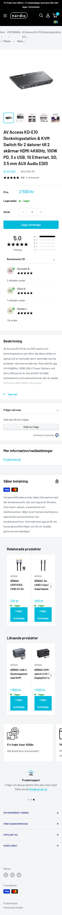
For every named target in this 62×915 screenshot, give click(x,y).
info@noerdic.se (38, 789)
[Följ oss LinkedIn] (19, 875)
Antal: (7, 211)
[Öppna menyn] (5, 15)
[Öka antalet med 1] (41, 212)
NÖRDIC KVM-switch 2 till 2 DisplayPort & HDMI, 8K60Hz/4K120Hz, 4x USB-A (43, 674)
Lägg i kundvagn (31, 224)
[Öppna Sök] (41, 15)
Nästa (20, 41)
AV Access (9, 171)
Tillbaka (7, 41)
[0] (55, 15)
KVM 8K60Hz (13, 32)
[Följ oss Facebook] (5, 875)
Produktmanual (12, 459)
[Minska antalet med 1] (23, 212)
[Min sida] (48, 15)
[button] (31, 259)
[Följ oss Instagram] (12, 875)
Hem (2, 32)
